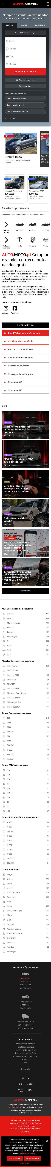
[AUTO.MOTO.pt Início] (25, 4)
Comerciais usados (25, 1025)
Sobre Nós (25, 1069)
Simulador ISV (15, 382)
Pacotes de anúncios (18, 366)
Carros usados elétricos (16, 99)
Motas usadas (25, 1005)
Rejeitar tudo (32, 1158)
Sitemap (25, 1060)
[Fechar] (47, 1139)
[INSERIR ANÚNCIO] (47, 4)
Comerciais (40, 25)
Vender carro (25, 985)
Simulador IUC (15, 390)
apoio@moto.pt (29, 1126)
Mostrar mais (10, 118)
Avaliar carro (25, 988)
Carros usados (26, 982)
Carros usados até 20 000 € (17, 111)
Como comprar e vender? (20, 357)
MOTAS (24, 25)
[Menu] (3, 4)
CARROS (9, 25)
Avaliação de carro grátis (20, 374)
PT (26, 1078)
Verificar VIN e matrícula (20, 341)
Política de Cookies (28, 1153)
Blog (25, 1063)
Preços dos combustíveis (20, 349)
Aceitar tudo (15, 1158)
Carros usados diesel (15, 105)
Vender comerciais (25, 1028)
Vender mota (25, 1008)
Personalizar (24, 1163)
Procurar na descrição (27, 33)
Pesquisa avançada (27, 80)
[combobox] (26, 41)
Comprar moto (25, 1002)
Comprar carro (25, 978)
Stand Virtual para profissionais (24, 333)
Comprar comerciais (25, 1022)
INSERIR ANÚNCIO (25, 325)
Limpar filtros (27, 86)
